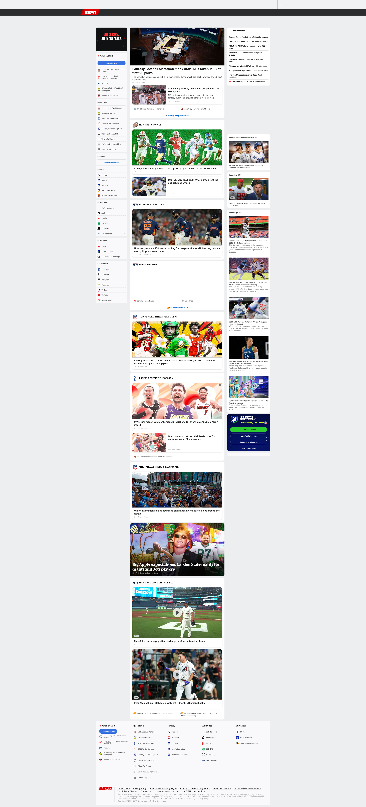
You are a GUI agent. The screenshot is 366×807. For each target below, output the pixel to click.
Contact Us (146, 791)
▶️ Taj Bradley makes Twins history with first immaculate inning (199, 714)
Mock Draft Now (249, 448)
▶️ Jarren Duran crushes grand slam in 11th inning (154, 713)
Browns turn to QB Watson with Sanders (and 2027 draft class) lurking (248, 242)
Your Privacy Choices (127, 791)
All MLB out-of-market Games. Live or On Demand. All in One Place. (246, 166)
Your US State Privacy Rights (163, 788)
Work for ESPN (184, 791)
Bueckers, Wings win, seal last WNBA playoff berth (247, 60)
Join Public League (249, 436)
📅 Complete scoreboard (144, 301)
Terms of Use (124, 788)
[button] (274, 12)
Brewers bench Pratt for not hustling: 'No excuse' (245, 54)
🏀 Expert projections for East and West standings (153, 457)
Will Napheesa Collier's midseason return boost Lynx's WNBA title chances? (248, 362)
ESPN (90, 12)
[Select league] (91, 5)
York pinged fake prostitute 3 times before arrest (248, 70)
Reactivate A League (248, 442)
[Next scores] (280, 4)
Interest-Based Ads (222, 788)
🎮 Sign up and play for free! (177, 115)
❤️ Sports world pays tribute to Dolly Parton (247, 82)
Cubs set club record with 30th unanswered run (248, 41)
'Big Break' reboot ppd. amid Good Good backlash (245, 76)
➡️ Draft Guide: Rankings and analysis (149, 109)
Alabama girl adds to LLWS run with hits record (248, 66)
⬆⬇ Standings (187, 301)
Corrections (199, 791)
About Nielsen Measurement (247, 788)
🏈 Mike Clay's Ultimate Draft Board (195, 109)
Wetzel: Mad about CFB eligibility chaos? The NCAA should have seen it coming (247, 283)
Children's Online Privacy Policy (195, 788)
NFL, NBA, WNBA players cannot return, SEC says (247, 47)
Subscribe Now (112, 63)
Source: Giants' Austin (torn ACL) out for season (248, 37)
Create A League (249, 429)
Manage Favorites (111, 162)
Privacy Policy (139, 788)
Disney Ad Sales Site (164, 791)
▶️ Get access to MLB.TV (177, 307)
